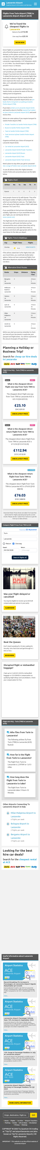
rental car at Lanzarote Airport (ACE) (22, 108)
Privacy (17, 1125)
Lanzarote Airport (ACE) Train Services (17, 160)
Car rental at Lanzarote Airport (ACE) (17, 146)
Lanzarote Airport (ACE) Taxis (14, 156)
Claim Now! (9, 608)
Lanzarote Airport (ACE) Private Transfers (18, 150)
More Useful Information (20, 1103)
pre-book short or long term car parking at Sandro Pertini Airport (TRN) (19, 102)
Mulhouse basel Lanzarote (7, 290)
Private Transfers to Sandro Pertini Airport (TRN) (20, 124)
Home (6, 1120)
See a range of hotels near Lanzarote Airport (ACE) (19, 166)
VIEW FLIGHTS (30, 247)
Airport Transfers (31, 1120)
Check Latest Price (20, 414)
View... (6, 996)
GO (33, 1115)
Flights (13, 1120)
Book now (20, 42)
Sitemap (24, 1125)
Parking (7, 1123)
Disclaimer (33, 1123)
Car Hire (20, 1120)
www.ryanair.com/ (9, 217)
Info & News (23, 1123)
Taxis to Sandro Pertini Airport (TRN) (17, 131)
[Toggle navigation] (35, 4)
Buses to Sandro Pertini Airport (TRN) (17, 128)
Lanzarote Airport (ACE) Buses (15, 153)
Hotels (14, 1123)
